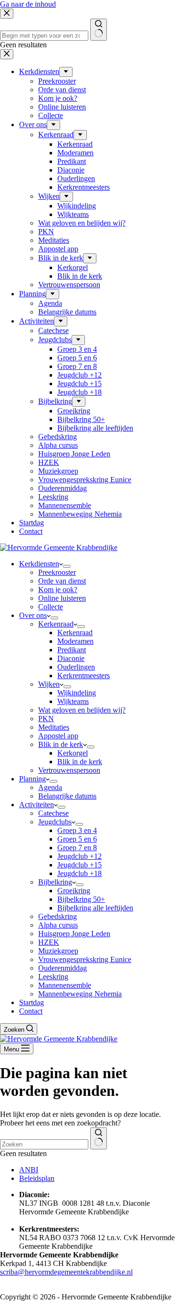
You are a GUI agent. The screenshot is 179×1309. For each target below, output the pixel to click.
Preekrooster (57, 572)
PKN (46, 718)
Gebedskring (57, 916)
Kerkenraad (56, 624)
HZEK (48, 942)
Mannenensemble (64, 985)
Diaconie (70, 658)
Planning (32, 779)
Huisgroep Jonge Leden (74, 934)
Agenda (50, 787)
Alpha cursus (58, 925)
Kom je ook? (57, 589)
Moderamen (75, 641)
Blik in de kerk (60, 744)
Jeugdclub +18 (79, 873)
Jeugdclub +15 (79, 865)
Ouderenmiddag (62, 968)
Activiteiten (36, 805)
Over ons (33, 615)
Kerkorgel (72, 753)
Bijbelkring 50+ (81, 899)
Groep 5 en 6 (77, 839)
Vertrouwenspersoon (69, 770)
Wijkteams (73, 701)
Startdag (31, 1002)
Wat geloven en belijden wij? (82, 710)
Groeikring (73, 891)
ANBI (28, 1170)
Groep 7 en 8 (77, 848)
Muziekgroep (58, 951)
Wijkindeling (76, 693)
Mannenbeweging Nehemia (80, 994)
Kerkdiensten (39, 564)
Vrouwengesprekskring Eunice (84, 959)
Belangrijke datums (67, 796)
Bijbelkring (55, 882)
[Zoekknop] (98, 1138)
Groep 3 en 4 (77, 830)
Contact (30, 1011)
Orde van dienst (62, 581)
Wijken (49, 684)
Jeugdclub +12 (79, 856)
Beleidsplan (36, 1178)
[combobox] (44, 1144)
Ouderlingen (76, 667)
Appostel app (58, 736)
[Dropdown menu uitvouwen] (67, 566)
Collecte (50, 607)
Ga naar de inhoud (28, 4)
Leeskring (53, 977)
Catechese (53, 813)
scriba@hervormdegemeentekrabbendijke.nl (66, 1272)
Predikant (71, 650)
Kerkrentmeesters (83, 675)
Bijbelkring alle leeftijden (95, 908)
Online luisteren (62, 598)
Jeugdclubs (55, 822)
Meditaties (53, 727)
